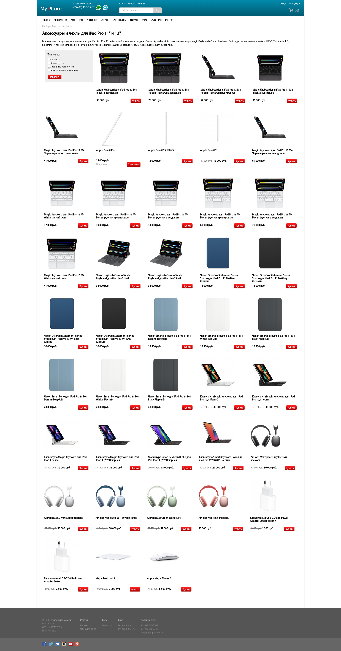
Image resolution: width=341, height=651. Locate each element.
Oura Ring (156, 20)
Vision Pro (92, 20)
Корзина (84, 626)
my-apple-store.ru (62, 620)
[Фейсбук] (45, 645)
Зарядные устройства (62, 67)
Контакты (142, 4)
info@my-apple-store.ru (152, 633)
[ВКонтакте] (58, 645)
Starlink (169, 20)
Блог (120, 620)
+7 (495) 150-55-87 (149, 626)
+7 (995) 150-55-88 (149, 629)
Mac (73, 20)
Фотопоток (107, 626)
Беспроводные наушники (64, 70)
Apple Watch (60, 20)
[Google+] (78, 645)
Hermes (134, 20)
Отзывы (132, 4)
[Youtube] (72, 645)
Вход (283, 4)
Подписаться (124, 626)
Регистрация (294, 4)
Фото (104, 620)
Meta (144, 20)
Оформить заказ (88, 629)
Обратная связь (148, 620)
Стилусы (54, 59)
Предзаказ (133, 164)
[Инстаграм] (65, 645)
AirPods (105, 20)
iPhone (46, 20)
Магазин (84, 620)
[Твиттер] (52, 645)
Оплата (122, 4)
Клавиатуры (57, 63)
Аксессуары (119, 20)
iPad (81, 20)
